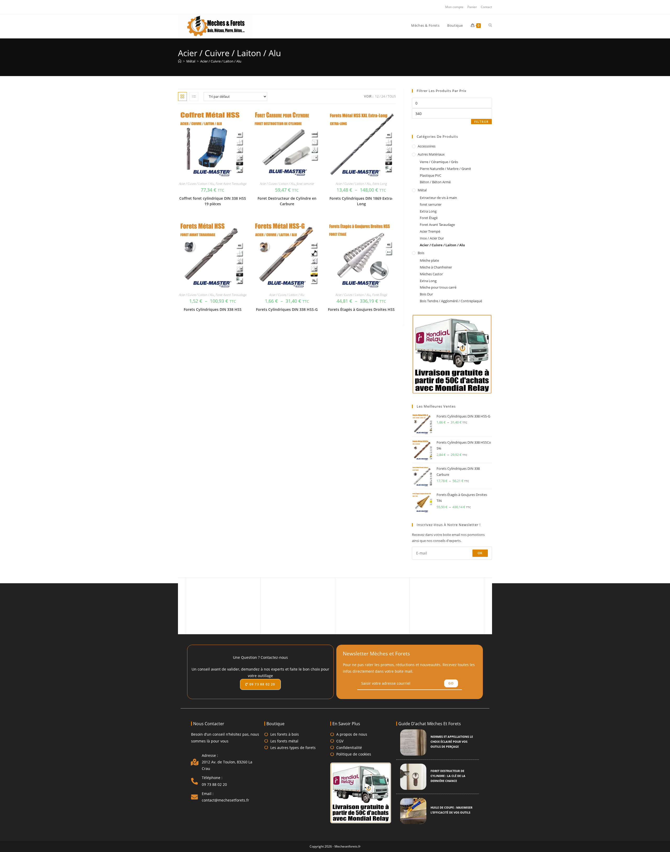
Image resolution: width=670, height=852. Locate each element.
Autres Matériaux (431, 154)
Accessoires (427, 146)
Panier (472, 7)
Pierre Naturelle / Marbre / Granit (445, 168)
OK (480, 553)
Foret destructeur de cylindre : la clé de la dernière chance (448, 776)
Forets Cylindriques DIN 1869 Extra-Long (361, 201)
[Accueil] (179, 61)
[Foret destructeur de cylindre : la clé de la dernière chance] (413, 777)
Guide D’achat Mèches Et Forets (429, 724)
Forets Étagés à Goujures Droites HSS (361, 309)
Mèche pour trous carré (438, 287)
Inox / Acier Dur (432, 238)
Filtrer (481, 121)
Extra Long (379, 183)
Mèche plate (429, 260)
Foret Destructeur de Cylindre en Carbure (287, 201)
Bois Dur (426, 294)
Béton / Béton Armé (435, 182)
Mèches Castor (431, 274)
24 (383, 96)
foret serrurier (305, 183)
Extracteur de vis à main (438, 197)
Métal (422, 190)
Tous (392, 96)
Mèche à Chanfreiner (436, 267)
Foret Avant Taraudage (231, 183)
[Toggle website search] (490, 25)
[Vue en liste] (193, 96)
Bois (421, 252)
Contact (486, 7)
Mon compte (454, 7)
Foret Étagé (379, 295)
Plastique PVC (430, 175)
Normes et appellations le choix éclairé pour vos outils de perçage (452, 741)
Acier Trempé (430, 231)
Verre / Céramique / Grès (439, 161)
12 (377, 96)
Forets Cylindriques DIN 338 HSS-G (287, 309)
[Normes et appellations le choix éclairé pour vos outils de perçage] (413, 742)
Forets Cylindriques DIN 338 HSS (213, 309)
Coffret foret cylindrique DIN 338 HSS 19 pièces (212, 201)
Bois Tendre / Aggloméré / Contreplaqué (451, 301)
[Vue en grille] (182, 96)
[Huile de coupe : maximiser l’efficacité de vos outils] (413, 811)
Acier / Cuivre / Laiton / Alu (220, 61)
